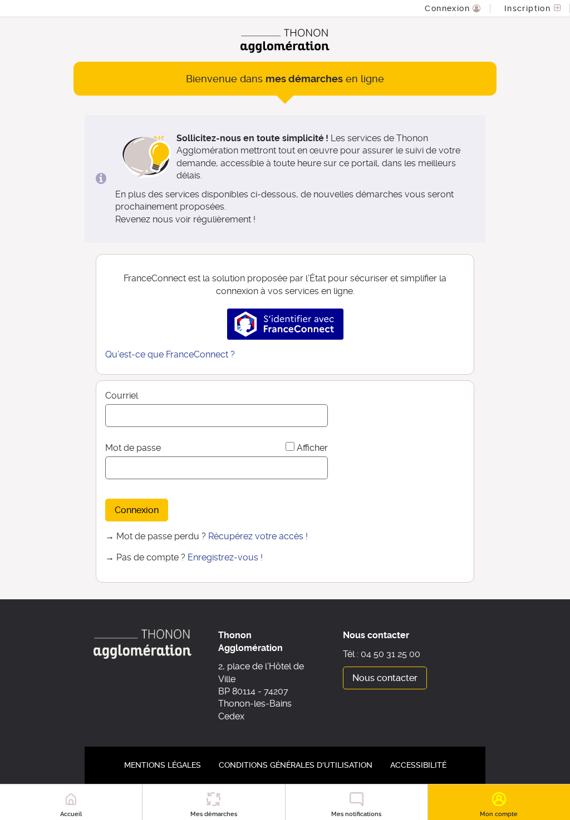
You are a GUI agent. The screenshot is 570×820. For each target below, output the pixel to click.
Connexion (449, 8)
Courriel (121, 395)
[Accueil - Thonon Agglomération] (285, 40)
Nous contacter (384, 678)
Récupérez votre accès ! (258, 536)
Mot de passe (133, 448)
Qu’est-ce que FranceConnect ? (170, 354)
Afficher (312, 448)
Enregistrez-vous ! (225, 557)
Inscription (529, 8)
